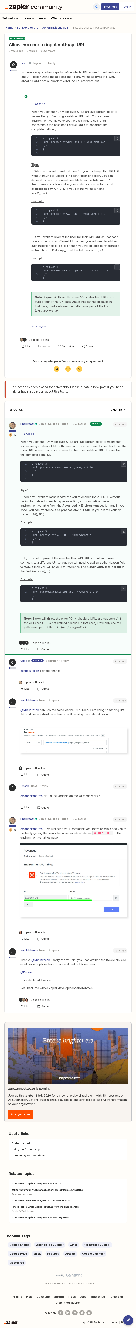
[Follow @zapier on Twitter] (82, 1312)
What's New (60, 18)
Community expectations (28, 1155)
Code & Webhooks (23, 1211)
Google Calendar (93, 1253)
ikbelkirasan (27, 424)
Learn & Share (32, 18)
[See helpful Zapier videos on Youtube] (89, 1312)
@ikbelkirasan (29, 670)
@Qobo (40, 104)
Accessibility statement (81, 1283)
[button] (110, 6)
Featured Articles (22, 1194)
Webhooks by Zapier (50, 1244)
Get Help (8, 18)
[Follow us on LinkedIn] (67, 1312)
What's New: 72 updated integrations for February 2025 (40, 1217)
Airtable (70, 1253)
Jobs (83, 1296)
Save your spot (20, 1114)
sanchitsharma (29, 700)
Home (9, 27)
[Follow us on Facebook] (60, 1312)
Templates (116, 1296)
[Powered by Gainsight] (68, 1276)
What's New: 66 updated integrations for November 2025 (41, 1200)
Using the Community (26, 1149)
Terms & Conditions (53, 1283)
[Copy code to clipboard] (117, 138)
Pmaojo (25, 786)
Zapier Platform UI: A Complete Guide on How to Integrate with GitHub (47, 1189)
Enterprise (97, 1296)
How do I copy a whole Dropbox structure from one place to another (46, 1206)
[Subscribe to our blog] (75, 1312)
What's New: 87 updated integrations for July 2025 (37, 1183)
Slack (37, 1253)
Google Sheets (19, 1244)
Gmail (74, 1244)
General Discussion (55, 27)
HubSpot (53, 1253)
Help (29, 1296)
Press (72, 1296)
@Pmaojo (26, 972)
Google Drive (18, 1253)
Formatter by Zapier (97, 1244)
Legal (114, 1322)
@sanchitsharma (31, 796)
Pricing (17, 1296)
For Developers (27, 27)
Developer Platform (50, 1296)
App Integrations (68, 1302)
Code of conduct (23, 1143)
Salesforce (16, 1262)
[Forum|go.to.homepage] (34, 6)
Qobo (24, 63)
